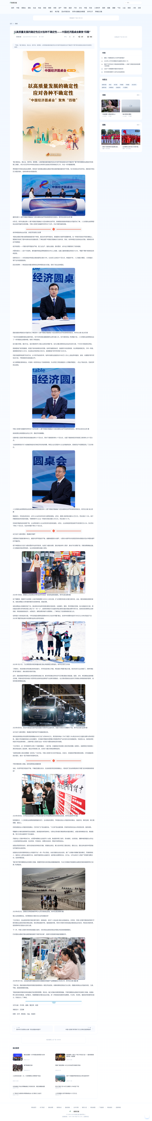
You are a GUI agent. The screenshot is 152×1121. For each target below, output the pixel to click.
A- (70, 37)
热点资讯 (134, 84)
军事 (65, 8)
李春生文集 (98, 12)
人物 (134, 8)
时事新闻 (111, 87)
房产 (60, 8)
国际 (29, 8)
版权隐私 (67, 1107)
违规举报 (118, 1107)
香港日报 (104, 84)
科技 (39, 8)
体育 (54, 8)
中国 (17, 8)
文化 (80, 8)
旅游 (70, 8)
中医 (85, 8)
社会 (34, 8)
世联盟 (121, 84)
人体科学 (97, 8)
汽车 (75, 8)
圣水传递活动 (65, 12)
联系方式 (84, 1107)
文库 (139, 8)
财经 (44, 8)
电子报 (57, 12)
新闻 (129, 8)
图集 (108, 8)
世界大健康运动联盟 (78, 12)
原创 (110, 84)
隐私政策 (50, 1107)
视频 (103, 8)
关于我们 (42, 1107)
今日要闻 (125, 87)
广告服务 (101, 1107)
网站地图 (92, 1107)
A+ (74, 37)
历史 (90, 8)
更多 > (138, 95)
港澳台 (23, 8)
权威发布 (118, 87)
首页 (12, 8)
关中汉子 (90, 12)
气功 (119, 8)
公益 (124, 8)
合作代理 (76, 1107)
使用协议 (59, 1107)
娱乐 (51, 12)
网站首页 (33, 1107)
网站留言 (109, 1107)
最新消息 (104, 87)
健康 (113, 8)
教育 (49, 8)
